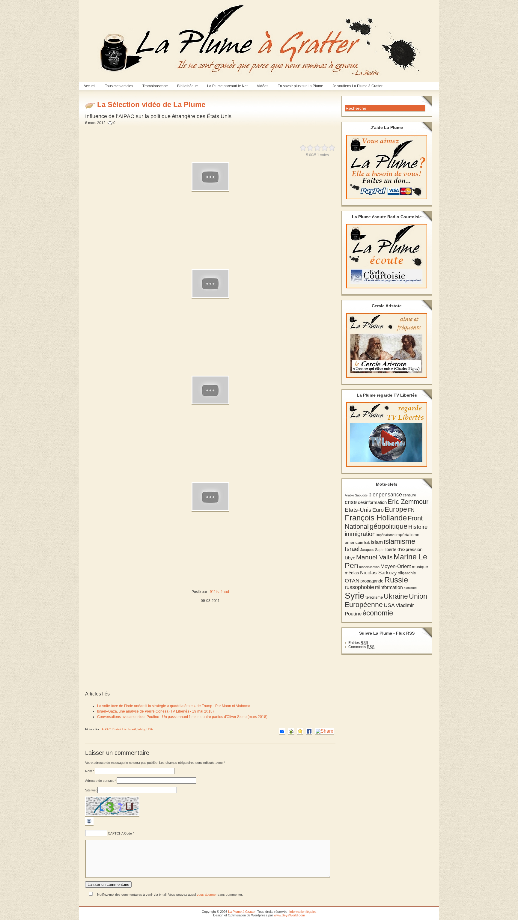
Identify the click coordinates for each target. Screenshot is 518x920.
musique (420, 566)
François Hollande (376, 518)
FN (411, 510)
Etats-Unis (119, 729)
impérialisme (385, 535)
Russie (396, 580)
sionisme (410, 588)
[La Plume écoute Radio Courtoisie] (387, 256)
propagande (371, 580)
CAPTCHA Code (120, 833)
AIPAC (106, 729)
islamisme (399, 541)
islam (377, 542)
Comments (361, 647)
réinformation (389, 587)
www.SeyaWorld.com (289, 915)
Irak (367, 542)
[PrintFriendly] (291, 731)
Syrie (355, 595)
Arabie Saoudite (356, 495)
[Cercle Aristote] (387, 345)
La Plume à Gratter (241, 911)
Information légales (303, 911)
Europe (396, 509)
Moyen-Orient (395, 566)
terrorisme (374, 597)
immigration (360, 534)
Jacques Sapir (372, 550)
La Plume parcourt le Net (227, 86)
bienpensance (385, 495)
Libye (350, 557)
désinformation (372, 502)
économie (377, 613)
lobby (141, 729)
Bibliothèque (187, 86)
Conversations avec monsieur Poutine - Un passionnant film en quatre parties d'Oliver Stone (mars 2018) (182, 717)
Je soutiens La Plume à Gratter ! (358, 86)
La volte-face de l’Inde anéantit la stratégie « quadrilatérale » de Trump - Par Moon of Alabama (173, 706)
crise (351, 502)
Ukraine (396, 596)
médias (352, 572)
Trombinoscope (155, 86)
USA (150, 729)
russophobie (359, 587)
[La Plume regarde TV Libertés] (387, 434)
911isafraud (219, 592)
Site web (91, 790)
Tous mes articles (119, 86)
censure (409, 495)
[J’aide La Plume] (387, 167)
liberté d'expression (403, 549)
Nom (89, 771)
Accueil (90, 86)
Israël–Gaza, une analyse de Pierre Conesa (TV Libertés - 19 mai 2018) (155, 711)
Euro (378, 510)
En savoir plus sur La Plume (300, 86)
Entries (358, 643)
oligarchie (407, 572)
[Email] (282, 731)
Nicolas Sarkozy (378, 572)
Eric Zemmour (408, 501)
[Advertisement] (225, 131)
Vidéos (262, 86)
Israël (132, 729)
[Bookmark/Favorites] (300, 731)
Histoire (418, 527)
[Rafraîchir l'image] (89, 825)
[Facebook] (309, 731)
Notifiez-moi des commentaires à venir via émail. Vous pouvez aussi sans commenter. (169, 894)
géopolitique (388, 526)
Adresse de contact (100, 780)
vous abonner (207, 894)
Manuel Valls (374, 557)
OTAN (352, 581)
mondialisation (369, 567)
